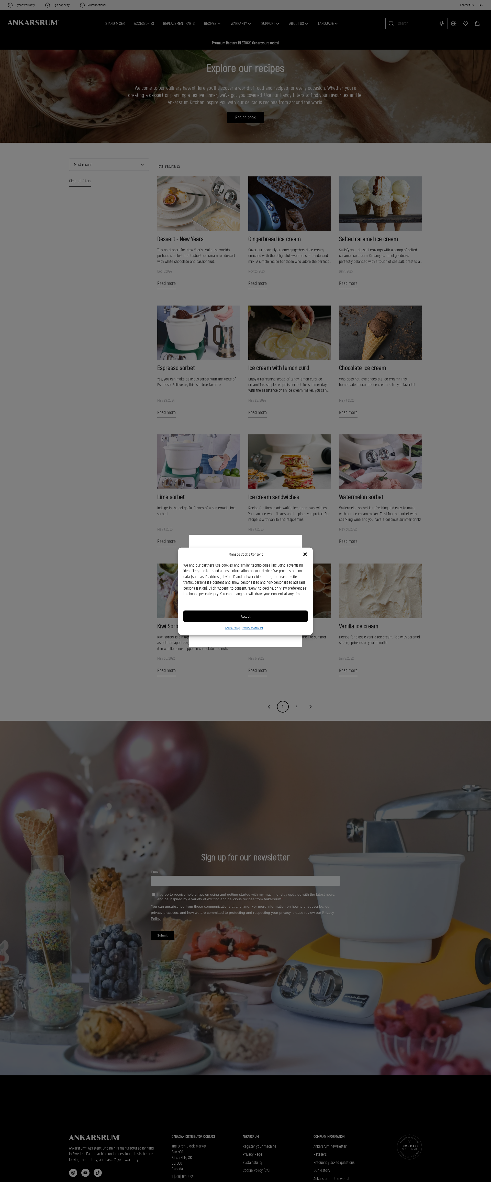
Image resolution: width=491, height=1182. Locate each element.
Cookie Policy (232, 627)
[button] (305, 554)
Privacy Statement (252, 627)
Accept (245, 616)
